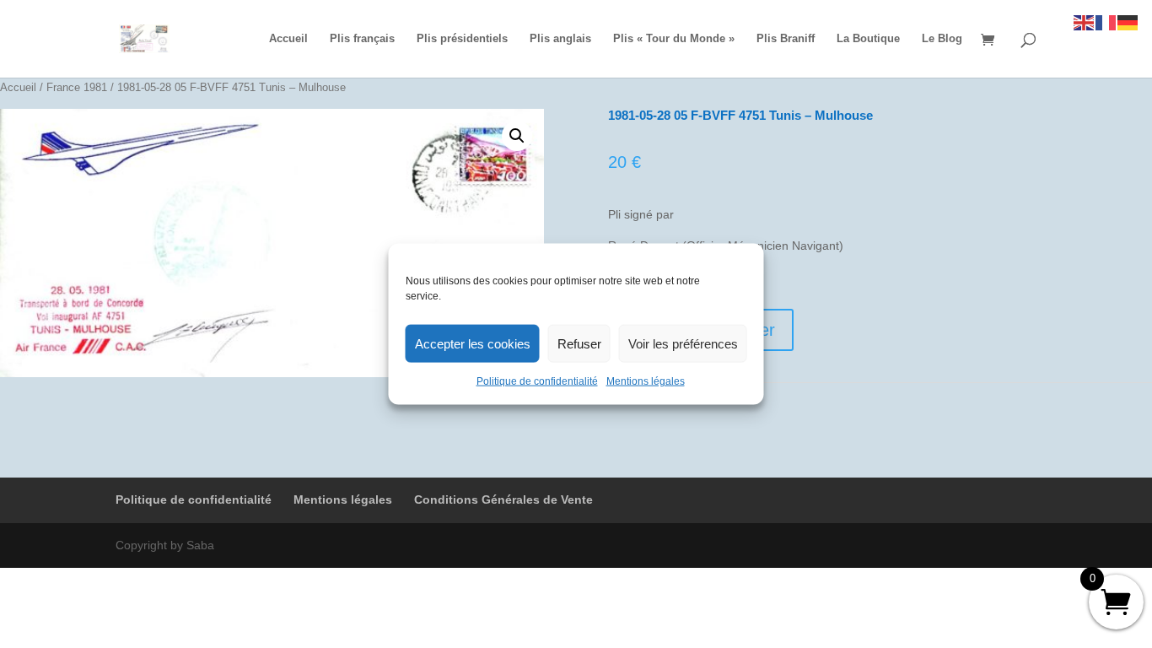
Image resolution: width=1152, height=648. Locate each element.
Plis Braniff (785, 39)
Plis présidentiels (462, 39)
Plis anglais (560, 39)
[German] (1128, 22)
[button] (517, 136)
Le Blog (942, 39)
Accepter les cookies (472, 343)
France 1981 (76, 87)
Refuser (579, 343)
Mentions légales (645, 381)
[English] (1084, 22)
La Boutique (868, 39)
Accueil (288, 39)
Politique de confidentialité (537, 381)
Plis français (362, 39)
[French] (1106, 22)
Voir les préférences (683, 343)
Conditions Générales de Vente (503, 499)
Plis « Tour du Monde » (674, 39)
